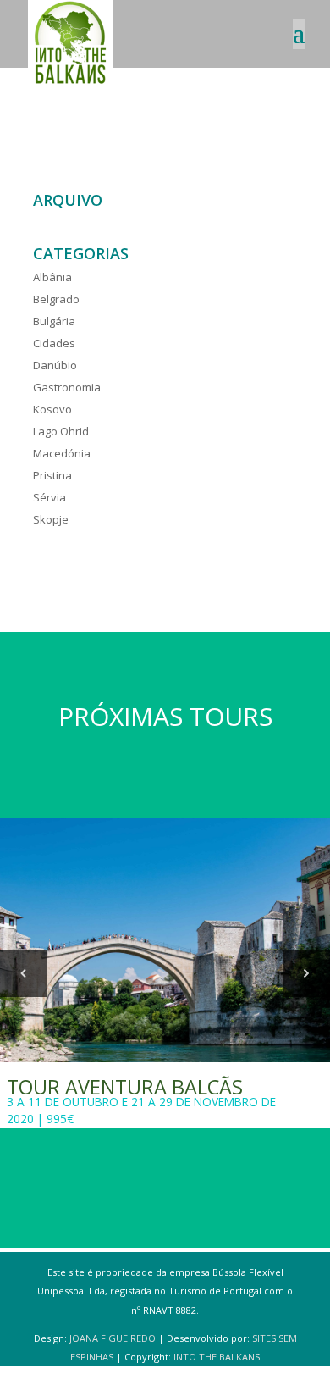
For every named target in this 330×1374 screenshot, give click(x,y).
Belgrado (56, 299)
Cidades (54, 343)
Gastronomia (67, 387)
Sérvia (49, 497)
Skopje (51, 519)
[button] (23, 973)
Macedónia (62, 453)
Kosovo (52, 409)
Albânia (52, 277)
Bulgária (54, 321)
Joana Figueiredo (112, 1338)
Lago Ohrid (61, 431)
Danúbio (55, 365)
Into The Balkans (216, 1356)
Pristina (52, 475)
